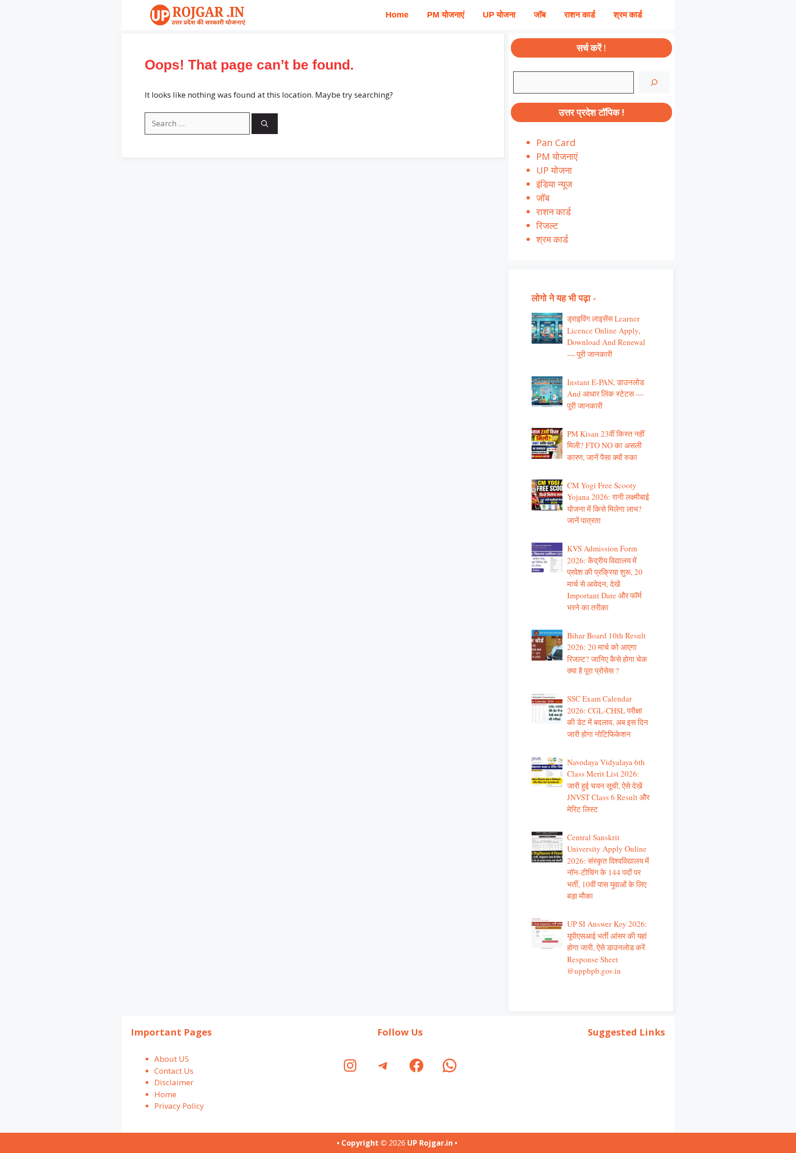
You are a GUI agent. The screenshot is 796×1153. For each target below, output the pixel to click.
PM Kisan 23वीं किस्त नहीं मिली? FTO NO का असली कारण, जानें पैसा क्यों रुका (605, 445)
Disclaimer (173, 1082)
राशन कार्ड (579, 14)
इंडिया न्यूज (554, 184)
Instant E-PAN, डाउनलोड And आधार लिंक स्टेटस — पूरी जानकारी (605, 394)
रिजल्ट (547, 225)
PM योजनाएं (445, 14)
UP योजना (499, 14)
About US (171, 1059)
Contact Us (173, 1070)
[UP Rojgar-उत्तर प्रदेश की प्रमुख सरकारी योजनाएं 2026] (196, 15)
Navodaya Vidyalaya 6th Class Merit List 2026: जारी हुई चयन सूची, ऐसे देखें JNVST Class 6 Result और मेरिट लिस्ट (608, 785)
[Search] (265, 123)
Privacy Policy (179, 1105)
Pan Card (555, 142)
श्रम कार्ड (628, 14)
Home (397, 14)
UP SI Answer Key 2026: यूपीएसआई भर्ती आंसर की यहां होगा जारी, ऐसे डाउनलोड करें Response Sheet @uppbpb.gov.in (607, 947)
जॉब (540, 14)
